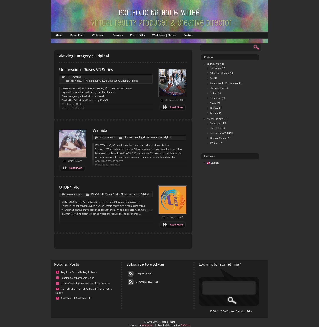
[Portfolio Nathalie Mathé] (159, 41)
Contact (188, 35)
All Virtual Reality (91, 81)
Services (118, 35)
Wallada (99, 130)
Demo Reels (77, 35)
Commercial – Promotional (224, 83)
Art (211, 78)
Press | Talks (137, 35)
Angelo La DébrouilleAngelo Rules (79, 272)
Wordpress (147, 325)
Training (134, 81)
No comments (74, 77)
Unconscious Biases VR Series (86, 70)
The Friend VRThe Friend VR (76, 298)
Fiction (104, 81)
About (59, 35)
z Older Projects (215, 119)
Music (213, 103)
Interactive (114, 81)
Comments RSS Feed (146, 282)
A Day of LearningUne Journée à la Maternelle (85, 283)
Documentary (217, 88)
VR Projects (98, 35)
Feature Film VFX (219, 133)
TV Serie (214, 143)
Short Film (215, 128)
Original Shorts (218, 138)
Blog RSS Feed (143, 273)
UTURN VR (69, 187)
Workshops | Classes (164, 35)
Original (125, 81)
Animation (215, 123)
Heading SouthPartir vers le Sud (77, 278)
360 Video (76, 81)
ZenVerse (185, 325)
